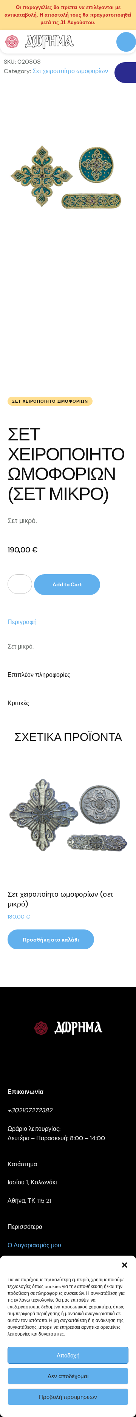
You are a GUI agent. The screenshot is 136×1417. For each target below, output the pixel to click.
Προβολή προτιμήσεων (68, 1397)
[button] (124, 1265)
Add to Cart (67, 584)
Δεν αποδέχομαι (68, 1376)
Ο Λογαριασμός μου (34, 1245)
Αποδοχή (68, 1355)
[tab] (68, 622)
